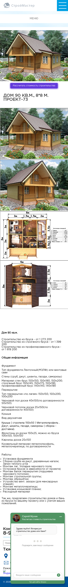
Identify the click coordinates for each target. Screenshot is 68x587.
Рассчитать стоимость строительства (34, 86)
